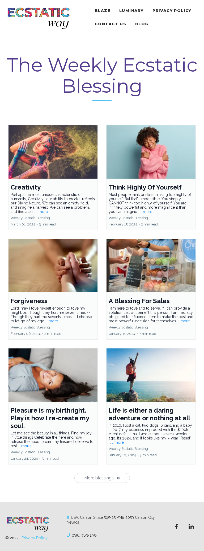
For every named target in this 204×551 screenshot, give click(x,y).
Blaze (102, 10)
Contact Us (110, 24)
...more (42, 211)
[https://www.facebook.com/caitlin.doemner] (176, 526)
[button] (53, 178)
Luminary (131, 10)
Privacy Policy (172, 10)
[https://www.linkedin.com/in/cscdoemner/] (191, 526)
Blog (141, 24)
